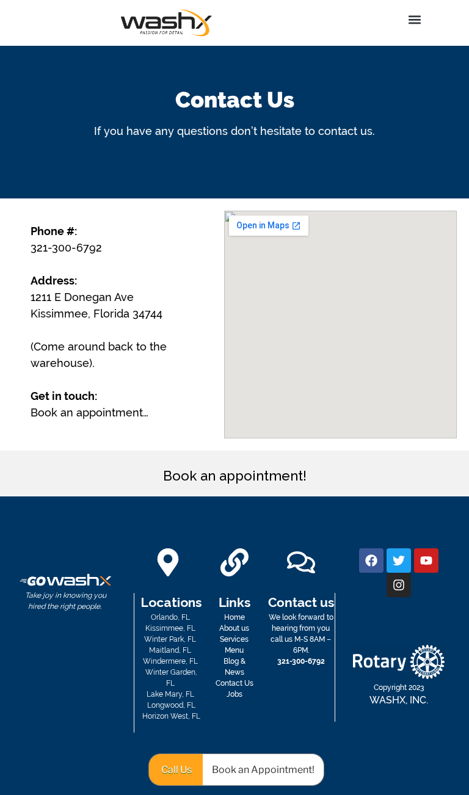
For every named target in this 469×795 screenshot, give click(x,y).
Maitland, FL (171, 650)
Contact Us (234, 683)
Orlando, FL (171, 617)
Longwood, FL (171, 705)
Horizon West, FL (171, 716)
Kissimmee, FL (171, 628)
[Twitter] (399, 560)
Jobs (234, 694)
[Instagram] (399, 585)
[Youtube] (426, 560)
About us (234, 628)
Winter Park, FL (171, 639)
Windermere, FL (171, 661)
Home (234, 617)
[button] (414, 19)
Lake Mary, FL (171, 694)
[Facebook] (371, 560)
